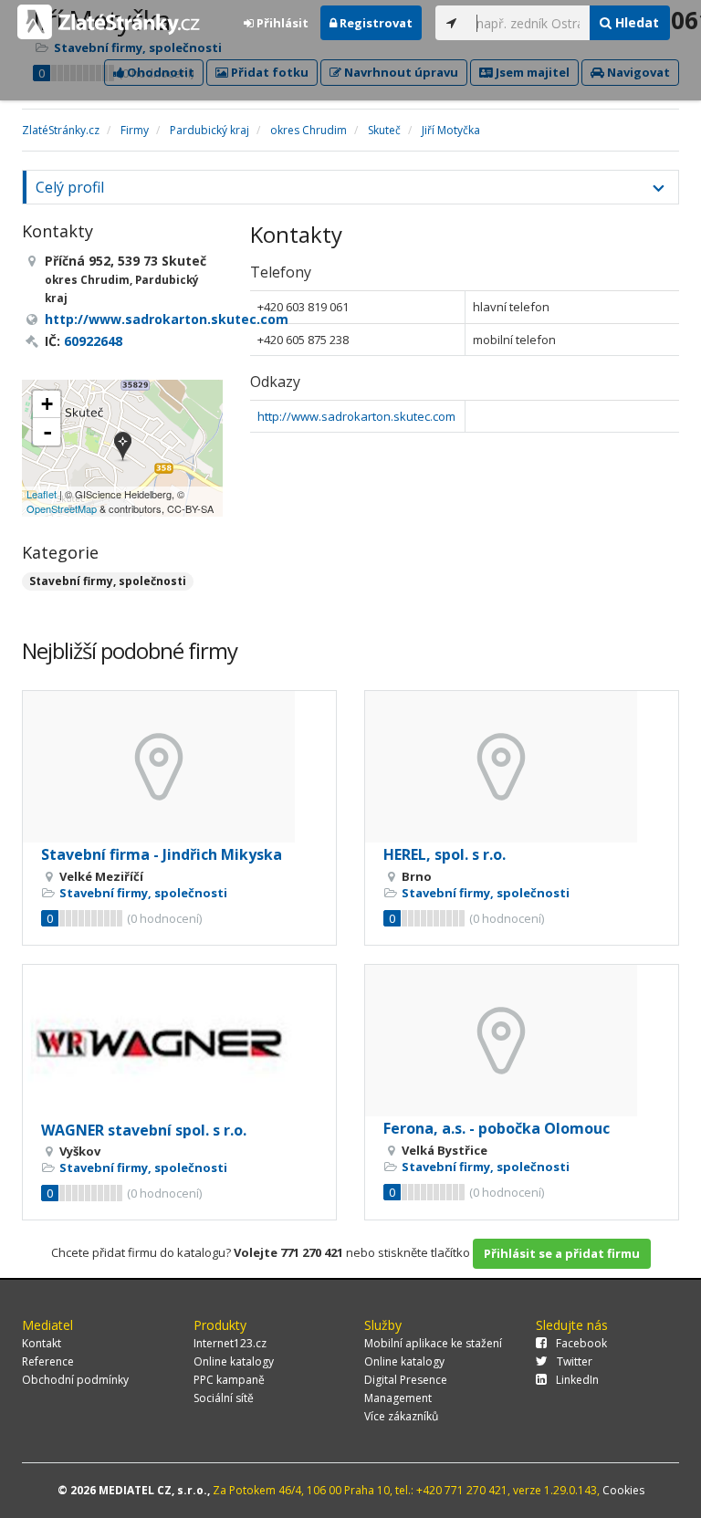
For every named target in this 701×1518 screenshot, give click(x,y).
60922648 (93, 341)
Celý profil (70, 187)
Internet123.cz (230, 1343)
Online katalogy (234, 1361)
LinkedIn (577, 1379)
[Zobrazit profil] (179, 767)
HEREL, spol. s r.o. (444, 854)
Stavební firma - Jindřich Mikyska (161, 854)
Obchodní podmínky (75, 1379)
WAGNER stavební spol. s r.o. (143, 1130)
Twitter (574, 1361)
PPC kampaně (229, 1379)
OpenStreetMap (61, 508)
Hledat (635, 22)
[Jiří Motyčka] (122, 448)
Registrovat (375, 23)
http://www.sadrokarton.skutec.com (356, 416)
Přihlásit (281, 23)
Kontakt (41, 1343)
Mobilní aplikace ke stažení (433, 1343)
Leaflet (41, 494)
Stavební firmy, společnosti (107, 581)
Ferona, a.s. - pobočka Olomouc (496, 1128)
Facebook (581, 1343)
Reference (48, 1361)
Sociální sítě (224, 1398)
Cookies (623, 1490)
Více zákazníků (401, 1416)
